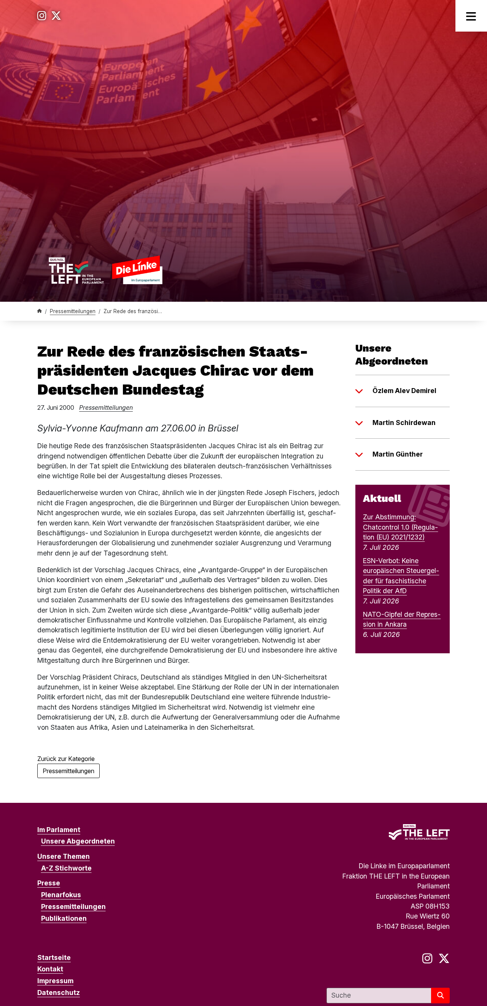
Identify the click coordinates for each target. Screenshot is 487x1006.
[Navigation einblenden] (471, 16)
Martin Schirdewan (404, 423)
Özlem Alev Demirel (404, 391)
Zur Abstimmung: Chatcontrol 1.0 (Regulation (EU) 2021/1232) (400, 527)
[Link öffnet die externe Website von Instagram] (41, 16)
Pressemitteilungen (72, 311)
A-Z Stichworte (66, 868)
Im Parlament (58, 830)
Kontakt (50, 969)
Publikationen (64, 918)
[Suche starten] (440, 995)
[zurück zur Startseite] (105, 269)
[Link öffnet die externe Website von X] (56, 16)
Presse (48, 883)
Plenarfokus (61, 895)
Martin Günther (397, 454)
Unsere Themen (63, 856)
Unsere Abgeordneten (78, 841)
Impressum (55, 981)
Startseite (54, 957)
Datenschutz (58, 992)
